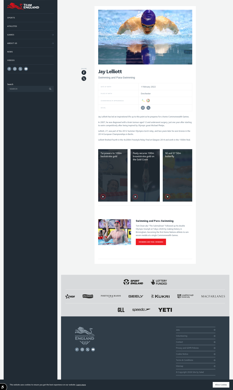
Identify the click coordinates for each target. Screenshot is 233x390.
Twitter (20, 69)
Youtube (26, 69)
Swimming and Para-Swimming (151, 242)
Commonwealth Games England (30, 6)
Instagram (15, 69)
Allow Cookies (221, 385)
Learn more (81, 385)
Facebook (9, 69)
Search (10, 84)
